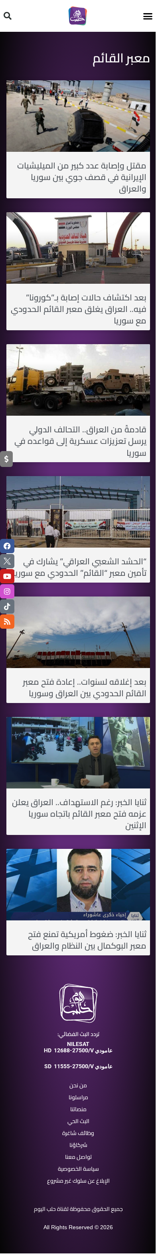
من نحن (78, 1085)
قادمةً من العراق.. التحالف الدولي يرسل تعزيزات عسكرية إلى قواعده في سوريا (80, 441)
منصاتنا (78, 1109)
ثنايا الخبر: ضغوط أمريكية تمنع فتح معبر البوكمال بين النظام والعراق (87, 939)
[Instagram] (7, 591)
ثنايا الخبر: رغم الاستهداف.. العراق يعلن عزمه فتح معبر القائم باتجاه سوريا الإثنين (79, 813)
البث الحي (78, 1121)
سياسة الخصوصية (78, 1169)
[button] (148, 15)
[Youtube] (7, 576)
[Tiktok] (7, 606)
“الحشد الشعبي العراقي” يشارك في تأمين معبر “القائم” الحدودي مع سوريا (79, 567)
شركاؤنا (78, 1145)
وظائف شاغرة (78, 1133)
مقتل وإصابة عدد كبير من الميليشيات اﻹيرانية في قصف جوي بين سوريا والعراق (81, 177)
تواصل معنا (78, 1157)
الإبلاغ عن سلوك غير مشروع (78, 1181)
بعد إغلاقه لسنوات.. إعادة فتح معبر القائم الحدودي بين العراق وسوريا (84, 687)
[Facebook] (7, 546)
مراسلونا (78, 1097)
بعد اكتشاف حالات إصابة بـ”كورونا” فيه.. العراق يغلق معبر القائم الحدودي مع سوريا (78, 309)
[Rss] (7, 621)
